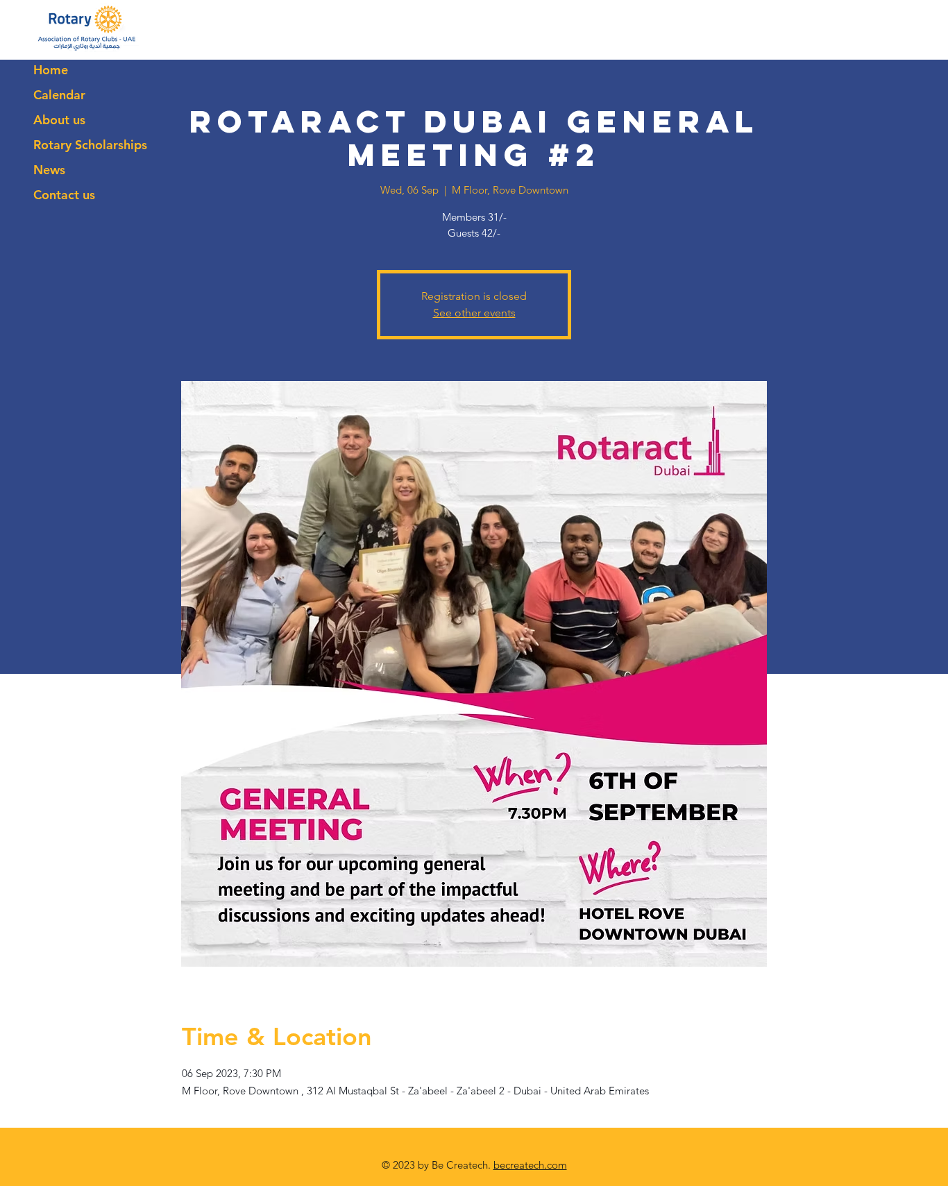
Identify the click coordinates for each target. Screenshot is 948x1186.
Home (50, 70)
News (49, 170)
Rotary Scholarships (90, 145)
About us (59, 120)
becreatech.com (530, 1164)
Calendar (59, 95)
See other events (474, 312)
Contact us (64, 195)
